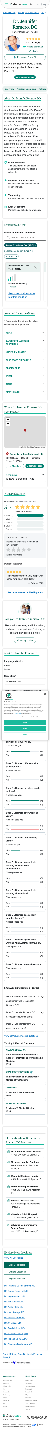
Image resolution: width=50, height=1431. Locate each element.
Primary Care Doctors (28, 12)
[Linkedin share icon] (37, 1418)
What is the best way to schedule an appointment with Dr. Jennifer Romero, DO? (23, 1001)
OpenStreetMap (32, 447)
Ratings (42, 88)
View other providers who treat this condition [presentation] (21, 294)
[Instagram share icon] (33, 1418)
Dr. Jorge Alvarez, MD (14, 1296)
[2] (13, 549)
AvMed (9, 376)
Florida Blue (13, 368)
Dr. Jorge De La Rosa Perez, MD (19, 1285)
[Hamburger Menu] (7, 4)
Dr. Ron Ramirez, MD (14, 1301)
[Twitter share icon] (41, 1418)
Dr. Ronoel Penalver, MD (16, 1290)
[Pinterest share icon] (45, 1418)
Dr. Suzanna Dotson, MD (16, 1333)
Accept (25, 728)
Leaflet (22, 447)
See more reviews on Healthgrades (25, 592)
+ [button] (8, 419)
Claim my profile (25, 640)
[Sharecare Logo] (18, 4)
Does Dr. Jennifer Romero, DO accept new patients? (20, 1026)
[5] (29, 549)
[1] (7, 549)
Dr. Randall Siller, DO (14, 1328)
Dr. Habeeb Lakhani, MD (16, 1338)
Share (35, 51)
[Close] (45, 694)
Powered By (8, 1362)
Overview (9, 88)
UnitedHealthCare (16, 352)
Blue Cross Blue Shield (18, 360)
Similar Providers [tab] (17, 1264)
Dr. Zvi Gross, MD (12, 1322)
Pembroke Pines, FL (27, 57)
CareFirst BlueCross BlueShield (17, 342)
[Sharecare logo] (25, 1416)
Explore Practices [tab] (17, 1278)
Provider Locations (26, 88)
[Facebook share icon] (29, 1418)
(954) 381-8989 (35, 466)
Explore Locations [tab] (17, 1271)
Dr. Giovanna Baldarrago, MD (18, 1344)
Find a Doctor (9, 12)
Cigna (9, 384)
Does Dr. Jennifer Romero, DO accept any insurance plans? (20, 1014)
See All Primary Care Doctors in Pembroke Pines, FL (23, 1356)
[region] (25, 715)
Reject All (25, 722)
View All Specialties (13, 1257)
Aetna (9, 333)
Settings (25, 734)
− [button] (8, 423)
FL (42, 12)
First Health (12, 392)
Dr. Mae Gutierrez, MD (14, 1317)
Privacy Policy (17, 713)
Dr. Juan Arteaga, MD (14, 1312)
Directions (16, 466)
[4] (23, 549)
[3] (18, 549)
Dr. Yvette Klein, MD (13, 1306)
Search (31, 4)
